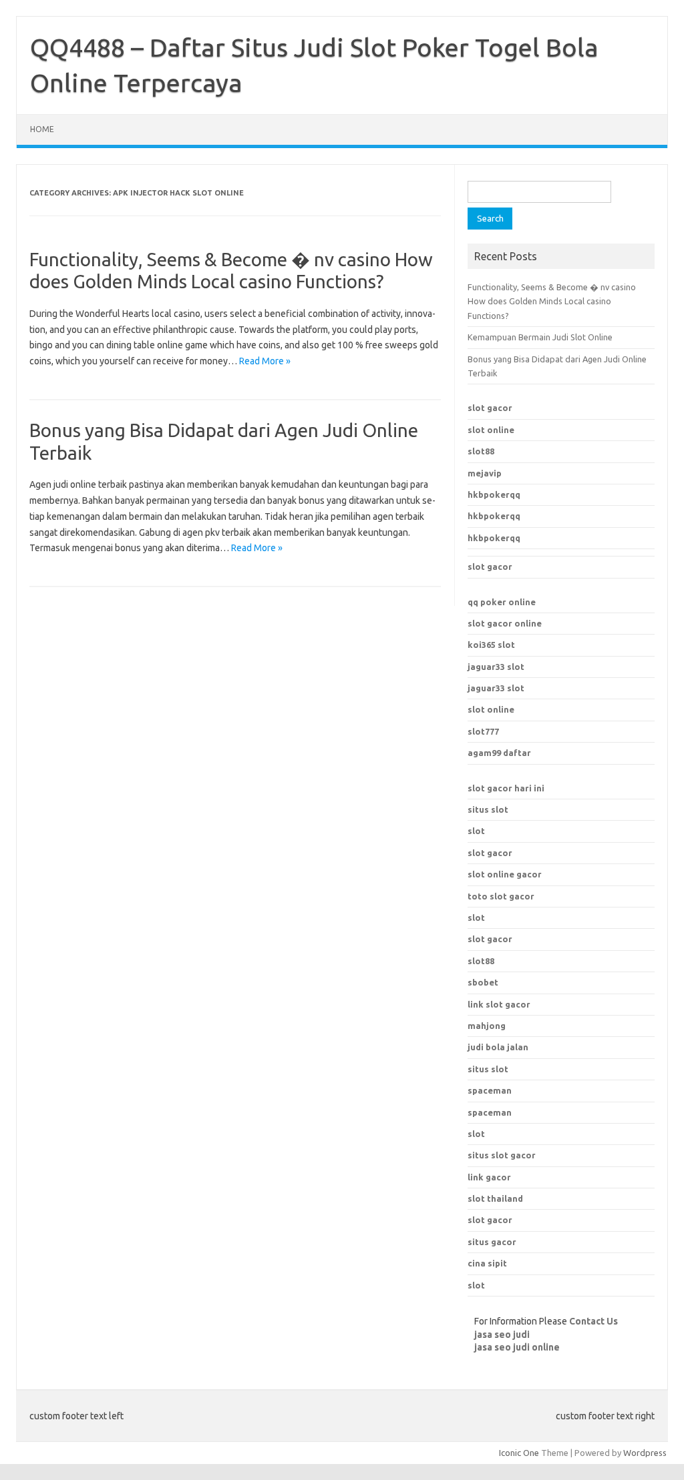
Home (42, 129)
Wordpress (645, 1452)
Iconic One (519, 1452)
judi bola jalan (498, 1047)
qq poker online (502, 602)
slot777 (483, 731)
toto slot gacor (501, 896)
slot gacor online (505, 623)
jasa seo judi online (517, 1347)
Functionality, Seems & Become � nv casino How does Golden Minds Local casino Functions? (552, 301)
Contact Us (593, 1321)
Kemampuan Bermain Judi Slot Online (540, 337)
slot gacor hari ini (506, 788)
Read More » (265, 361)
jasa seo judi (502, 1334)
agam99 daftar (499, 752)
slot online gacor (505, 874)
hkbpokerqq (494, 494)
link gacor (489, 1177)
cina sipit (487, 1263)
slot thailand (495, 1198)
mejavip (485, 473)
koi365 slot (491, 644)
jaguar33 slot (496, 666)
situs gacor (492, 1241)
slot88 (481, 451)
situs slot (488, 809)
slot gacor (490, 407)
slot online (491, 429)
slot (476, 830)
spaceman (490, 1112)
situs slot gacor (502, 1155)
